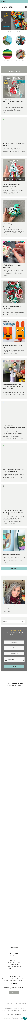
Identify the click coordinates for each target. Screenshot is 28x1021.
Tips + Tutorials (14, 964)
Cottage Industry (14, 968)
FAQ (14, 958)
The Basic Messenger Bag (11, 554)
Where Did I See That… (10, 619)
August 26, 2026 (7, 99)
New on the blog (14, 67)
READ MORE (14, 568)
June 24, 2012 (6, 344)
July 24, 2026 (6, 223)
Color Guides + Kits (14, 962)
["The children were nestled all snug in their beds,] (7, 716)
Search (23, 621)
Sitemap (9, 1014)
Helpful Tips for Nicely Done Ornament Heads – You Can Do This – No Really (13, 386)
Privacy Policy (17, 1014)
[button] (8, 31)
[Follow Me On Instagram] (2, 1)
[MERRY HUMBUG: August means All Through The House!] (20, 880)
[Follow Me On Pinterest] (6, 1)
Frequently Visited (14, 71)
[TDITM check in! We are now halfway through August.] (20, 781)
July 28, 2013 (6, 508)
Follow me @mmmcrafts (14, 685)
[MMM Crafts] (14, 12)
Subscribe (20, 1)
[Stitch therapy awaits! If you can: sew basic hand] (7, 858)
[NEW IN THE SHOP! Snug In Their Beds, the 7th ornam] (20, 716)
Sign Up (14, 992)
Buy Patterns (14, 960)
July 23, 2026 (6, 264)
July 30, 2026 (6, 142)
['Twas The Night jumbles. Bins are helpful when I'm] (7, 780)
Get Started (14, 955)
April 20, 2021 (7, 383)
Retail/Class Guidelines (14, 966)
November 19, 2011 (8, 425)
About (10, 1)
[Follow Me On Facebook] (4, 1)
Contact (15, 1)
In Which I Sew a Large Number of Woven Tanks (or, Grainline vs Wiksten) (13, 512)
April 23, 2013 (7, 468)
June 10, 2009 (7, 552)
